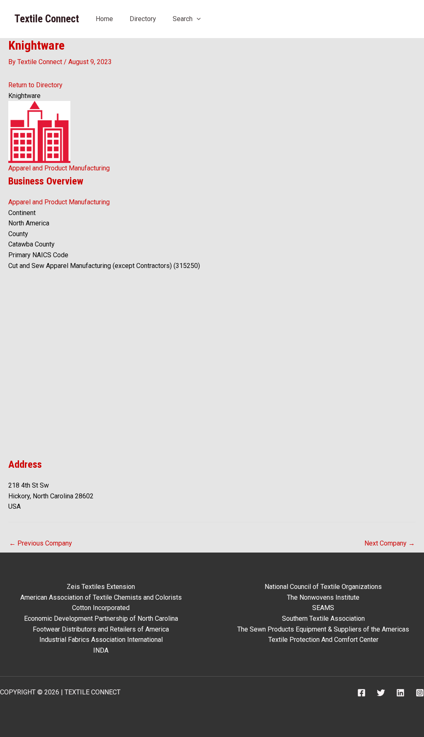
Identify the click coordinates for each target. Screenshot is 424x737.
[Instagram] (420, 693)
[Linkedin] (400, 693)
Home (104, 19)
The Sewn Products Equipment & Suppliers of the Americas (323, 629)
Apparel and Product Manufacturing (59, 168)
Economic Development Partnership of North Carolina (101, 618)
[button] (197, 19)
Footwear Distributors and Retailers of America (101, 629)
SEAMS (323, 608)
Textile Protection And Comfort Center (323, 640)
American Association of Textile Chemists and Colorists (101, 597)
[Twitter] (381, 693)
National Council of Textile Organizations (323, 587)
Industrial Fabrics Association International (101, 640)
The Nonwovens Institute (323, 597)
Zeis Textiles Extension (101, 587)
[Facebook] (361, 693)
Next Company (389, 543)
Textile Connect (46, 19)
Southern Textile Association (323, 618)
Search (183, 19)
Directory (143, 19)
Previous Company (40, 543)
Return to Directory (35, 85)
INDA (100, 650)
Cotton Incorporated (101, 608)
